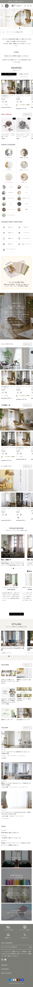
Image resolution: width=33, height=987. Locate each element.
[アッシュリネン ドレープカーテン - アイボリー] (19, 104)
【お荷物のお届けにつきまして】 (11, 838)
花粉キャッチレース (7, 719)
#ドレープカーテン (12, 755)
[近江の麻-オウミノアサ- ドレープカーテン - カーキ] (20, 456)
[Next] (31, 17)
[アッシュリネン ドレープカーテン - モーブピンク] (26, 104)
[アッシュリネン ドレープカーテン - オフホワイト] (18, 104)
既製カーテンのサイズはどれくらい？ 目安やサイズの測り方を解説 (16, 784)
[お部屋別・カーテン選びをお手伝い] (24, 692)
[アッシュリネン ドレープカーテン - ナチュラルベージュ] (22, 104)
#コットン (4, 755)
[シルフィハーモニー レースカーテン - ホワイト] (31, 456)
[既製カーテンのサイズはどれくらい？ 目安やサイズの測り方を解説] (16, 771)
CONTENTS (5, 969)
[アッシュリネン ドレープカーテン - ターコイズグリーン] (16, 396)
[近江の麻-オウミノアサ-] (24, 713)
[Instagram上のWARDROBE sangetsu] (2, 960)
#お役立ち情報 (5, 787)
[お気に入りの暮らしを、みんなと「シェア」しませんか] (8, 673)
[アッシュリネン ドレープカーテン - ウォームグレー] (23, 104)
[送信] (30, 947)
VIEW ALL (27, 114)
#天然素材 (4, 758)
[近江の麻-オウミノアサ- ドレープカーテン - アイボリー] (4, 104)
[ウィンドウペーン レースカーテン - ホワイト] (16, 517)
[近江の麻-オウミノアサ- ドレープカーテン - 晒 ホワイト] (3, 104)
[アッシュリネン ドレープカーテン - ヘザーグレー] (16, 104)
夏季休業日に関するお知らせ (10, 832)
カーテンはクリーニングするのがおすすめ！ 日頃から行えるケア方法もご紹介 (16, 813)
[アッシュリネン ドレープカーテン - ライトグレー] (20, 104)
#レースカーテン (21, 755)
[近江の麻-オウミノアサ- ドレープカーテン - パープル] (7, 104)
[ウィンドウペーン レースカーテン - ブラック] (18, 517)
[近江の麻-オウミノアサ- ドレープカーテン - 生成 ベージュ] (16, 456)
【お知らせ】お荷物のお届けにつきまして (16, 56)
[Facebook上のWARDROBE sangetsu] (5, 960)
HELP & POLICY (6, 973)
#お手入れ (12, 816)
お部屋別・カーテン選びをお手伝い (24, 699)
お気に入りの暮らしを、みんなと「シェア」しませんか (8, 681)
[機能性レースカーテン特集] (24, 673)
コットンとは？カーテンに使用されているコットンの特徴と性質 (15, 752)
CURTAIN (4, 965)
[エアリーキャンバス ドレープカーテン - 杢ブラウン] (31, 104)
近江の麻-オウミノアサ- (23, 719)
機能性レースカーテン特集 (24, 680)
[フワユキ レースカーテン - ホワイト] (31, 516)
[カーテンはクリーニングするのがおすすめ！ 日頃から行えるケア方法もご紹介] (16, 800)
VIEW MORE (16, 329)
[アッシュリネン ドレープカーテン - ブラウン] (27, 104)
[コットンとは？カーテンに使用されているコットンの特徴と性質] (16, 739)
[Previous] (1, 17)
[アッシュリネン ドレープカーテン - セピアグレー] (14, 456)
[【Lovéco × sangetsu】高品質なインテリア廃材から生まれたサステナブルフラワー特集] (8, 692)
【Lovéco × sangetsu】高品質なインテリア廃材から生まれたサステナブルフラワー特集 (8, 701)
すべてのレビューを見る (16, 614)
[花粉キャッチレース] (8, 713)
